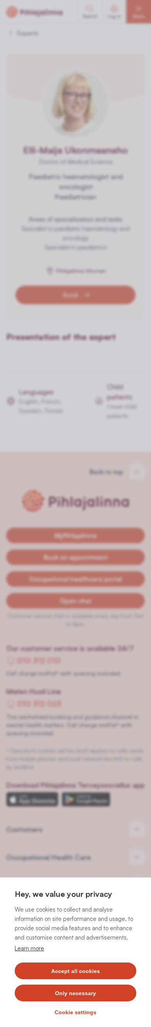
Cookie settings (75, 1012)
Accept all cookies (75, 971)
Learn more (29, 948)
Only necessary (75, 993)
